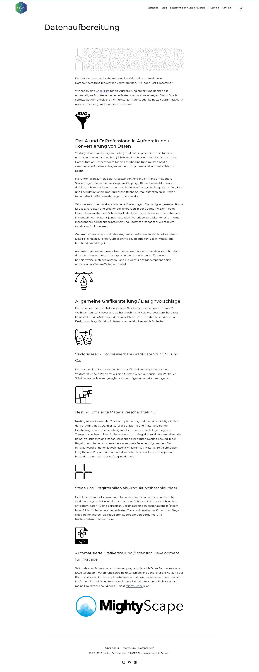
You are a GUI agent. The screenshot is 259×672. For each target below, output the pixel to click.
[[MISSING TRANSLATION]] (130, 662)
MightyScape (134, 586)
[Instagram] (124, 662)
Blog (164, 7)
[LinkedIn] (135, 662)
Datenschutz (146, 647)
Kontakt (226, 7)
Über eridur (112, 647)
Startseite (152, 7)
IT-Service (213, 7)
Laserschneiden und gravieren (187, 7)
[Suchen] (240, 8)
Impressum (129, 647)
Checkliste (102, 90)
